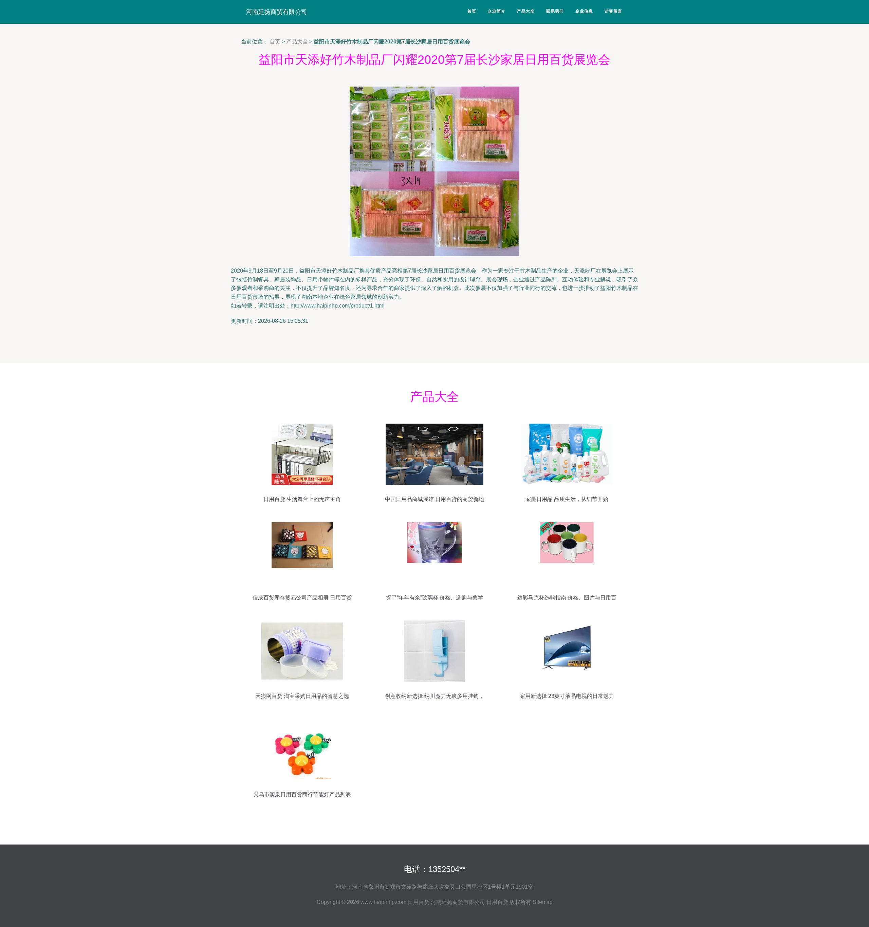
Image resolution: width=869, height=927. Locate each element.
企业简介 (496, 11)
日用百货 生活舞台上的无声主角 (302, 499)
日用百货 (418, 902)
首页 (471, 11)
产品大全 (526, 11)
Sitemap (543, 902)
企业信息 (584, 11)
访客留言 (613, 11)
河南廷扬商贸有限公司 (276, 11)
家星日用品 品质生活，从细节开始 (566, 499)
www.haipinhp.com (383, 902)
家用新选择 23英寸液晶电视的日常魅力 (567, 696)
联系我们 (555, 11)
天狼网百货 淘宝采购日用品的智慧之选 (302, 696)
